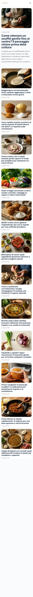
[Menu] (30, 3)
